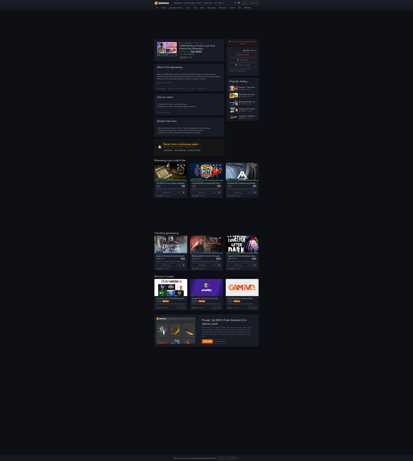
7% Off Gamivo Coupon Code (239, 298)
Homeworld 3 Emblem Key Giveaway (243, 183)
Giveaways (178, 3)
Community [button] (208, 3)
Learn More (231, 458)
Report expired (165, 112)
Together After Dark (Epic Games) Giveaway (256, 109)
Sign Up (254, 3)
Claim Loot (166, 192)
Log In (245, 3)
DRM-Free (247, 8)
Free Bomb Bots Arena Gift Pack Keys (208, 183)
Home (181, 43)
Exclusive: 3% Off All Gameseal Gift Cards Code (176, 298)
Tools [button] (199, 3)
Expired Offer (243, 54)
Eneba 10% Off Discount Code (205, 298)
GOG (195, 8)
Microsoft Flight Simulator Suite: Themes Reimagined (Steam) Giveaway (184, 128)
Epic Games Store (176, 8)
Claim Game (167, 265)
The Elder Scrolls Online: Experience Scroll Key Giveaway (180, 183)
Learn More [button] (219, 341)
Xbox (202, 8)
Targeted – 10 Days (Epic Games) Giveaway (255, 116)
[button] (168, 150)
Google (172, 88)
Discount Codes (189, 3)
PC (157, 8)
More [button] (221, 3)
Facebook (183, 88)
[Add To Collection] (180, 192)
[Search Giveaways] (235, 3)
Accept (221, 458)
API (216, 3)
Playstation (211, 8)
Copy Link (203, 88)
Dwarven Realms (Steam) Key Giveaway (173, 256)
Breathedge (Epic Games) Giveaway (252, 102)
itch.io (188, 8)
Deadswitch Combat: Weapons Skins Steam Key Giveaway (179, 133)
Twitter (193, 88)
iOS (239, 8)
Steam (163, 8)
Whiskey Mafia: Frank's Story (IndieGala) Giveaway (214, 256)
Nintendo (222, 8)
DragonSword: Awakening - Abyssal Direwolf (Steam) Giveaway (181, 130)
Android (232, 8)
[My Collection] (239, 3)
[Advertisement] (206, 23)
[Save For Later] (184, 192)
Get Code (181, 307)
